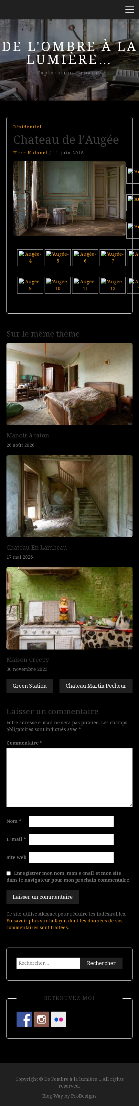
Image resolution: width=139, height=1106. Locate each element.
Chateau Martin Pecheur (96, 686)
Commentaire (24, 743)
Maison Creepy (27, 659)
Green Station (30, 686)
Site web (16, 857)
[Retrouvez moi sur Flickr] (58, 1019)
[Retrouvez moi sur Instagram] (41, 1019)
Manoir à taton (27, 435)
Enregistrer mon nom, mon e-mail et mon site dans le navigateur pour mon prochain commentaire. (68, 877)
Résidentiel (27, 126)
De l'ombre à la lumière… (69, 53)
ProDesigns (84, 1096)
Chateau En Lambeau (36, 547)
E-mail (16, 839)
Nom (13, 821)
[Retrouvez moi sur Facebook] (24, 1019)
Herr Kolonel (30, 152)
